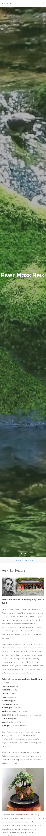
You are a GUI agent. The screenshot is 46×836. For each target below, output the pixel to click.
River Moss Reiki (23, 275)
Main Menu (7, 3)
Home (15, 560)
